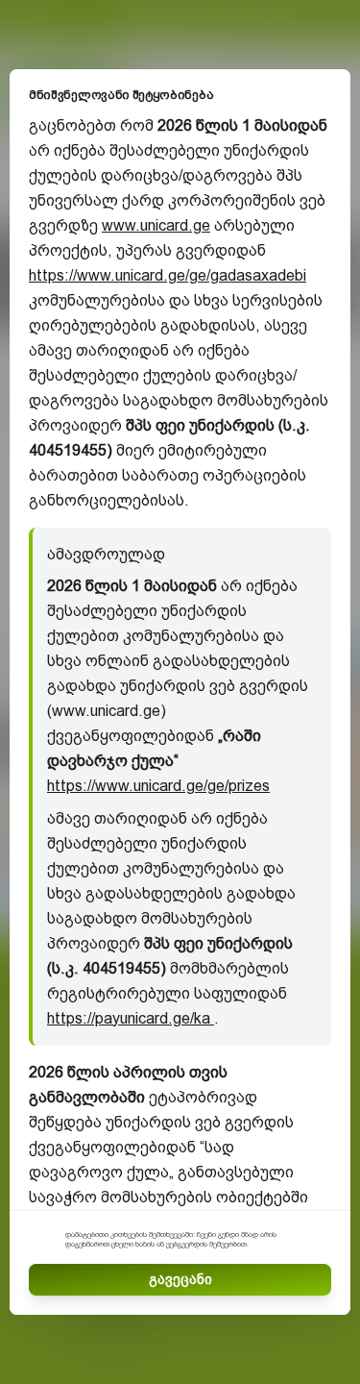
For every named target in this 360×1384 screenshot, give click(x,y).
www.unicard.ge (156, 225)
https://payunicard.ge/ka (130, 1018)
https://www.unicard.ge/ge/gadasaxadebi (167, 275)
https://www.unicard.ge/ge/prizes (158, 786)
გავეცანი (180, 1279)
